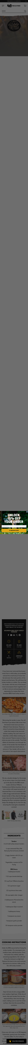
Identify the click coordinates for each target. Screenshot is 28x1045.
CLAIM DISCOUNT (14, 530)
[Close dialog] (27, 511)
